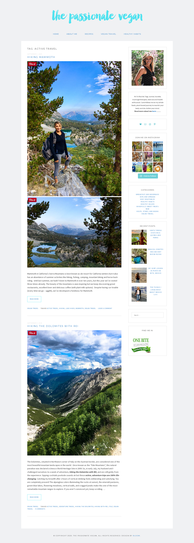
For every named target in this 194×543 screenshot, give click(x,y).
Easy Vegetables (147, 199)
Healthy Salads (148, 204)
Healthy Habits (132, 34)
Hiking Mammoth (41, 57)
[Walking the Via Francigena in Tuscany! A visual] (147, 167)
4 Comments (40, 509)
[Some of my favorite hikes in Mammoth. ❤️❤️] (158, 157)
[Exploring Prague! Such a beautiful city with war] (158, 146)
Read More (34, 299)
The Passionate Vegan (97, 18)
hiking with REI (101, 506)
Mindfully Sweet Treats (148, 206)
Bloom (136, 536)
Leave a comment (105, 308)
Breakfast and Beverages (147, 194)
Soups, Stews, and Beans (147, 211)
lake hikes (70, 308)
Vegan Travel (108, 34)
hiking (62, 308)
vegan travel (90, 308)
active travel (52, 308)
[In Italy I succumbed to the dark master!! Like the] (158, 167)
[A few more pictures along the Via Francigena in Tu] (137, 167)
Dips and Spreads (147, 197)
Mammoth (80, 308)
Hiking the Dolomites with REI (52, 326)
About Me (72, 34)
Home (56, 34)
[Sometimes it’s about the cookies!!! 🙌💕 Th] (137, 157)
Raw (147, 209)
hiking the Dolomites (84, 506)
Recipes (89, 34)
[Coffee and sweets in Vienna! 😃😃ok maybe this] (147, 146)
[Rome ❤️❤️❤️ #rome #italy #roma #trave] (147, 157)
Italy (111, 506)
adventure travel (66, 506)
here (154, 111)
